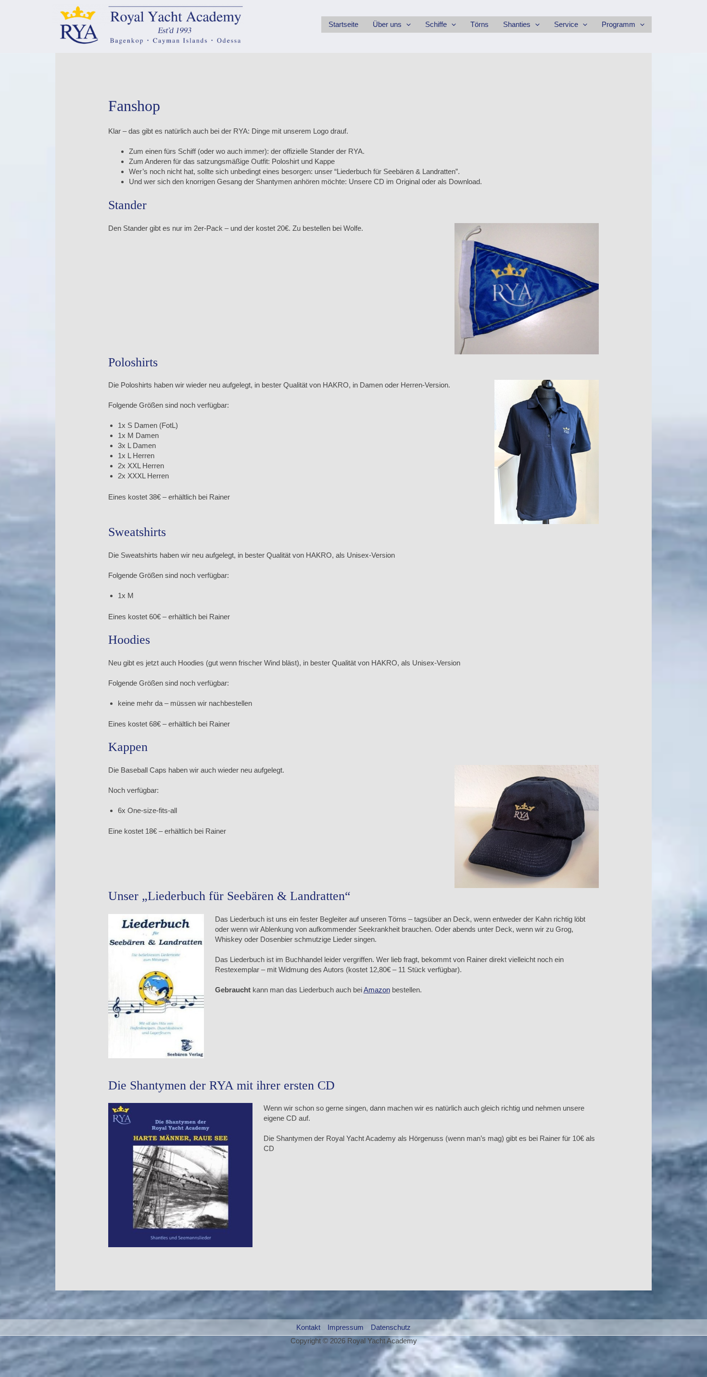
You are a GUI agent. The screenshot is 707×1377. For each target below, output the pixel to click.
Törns (479, 24)
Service (566, 24)
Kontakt (308, 1327)
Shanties (516, 24)
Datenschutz (391, 1327)
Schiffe (436, 24)
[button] (406, 24)
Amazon (377, 990)
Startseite (343, 24)
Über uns (387, 24)
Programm (618, 24)
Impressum (346, 1327)
